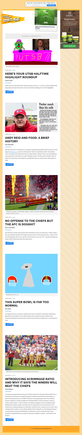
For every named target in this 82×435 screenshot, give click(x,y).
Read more (9, 91)
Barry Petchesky (10, 227)
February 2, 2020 (10, 70)
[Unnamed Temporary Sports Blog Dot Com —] (15, 20)
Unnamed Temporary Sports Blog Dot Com (42, 428)
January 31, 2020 (10, 375)
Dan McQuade (9, 144)
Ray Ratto (8, 308)
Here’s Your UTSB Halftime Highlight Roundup (27, 75)
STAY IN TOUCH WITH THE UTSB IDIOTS (41, 3)
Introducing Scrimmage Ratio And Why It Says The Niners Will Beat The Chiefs (31, 382)
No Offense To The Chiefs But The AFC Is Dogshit (29, 222)
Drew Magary (9, 389)
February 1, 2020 (10, 134)
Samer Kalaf (8, 80)
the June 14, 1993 (14, 152)
